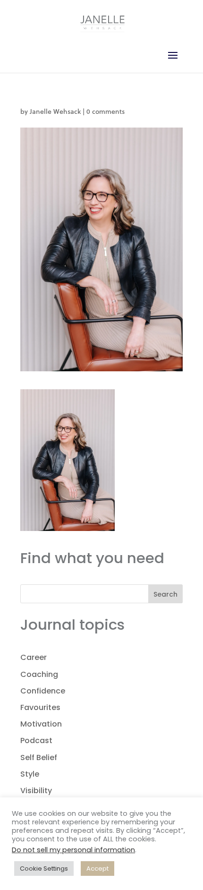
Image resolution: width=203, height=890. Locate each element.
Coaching (39, 674)
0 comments (105, 111)
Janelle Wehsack (55, 111)
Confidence (42, 690)
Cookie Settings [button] (44, 868)
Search (165, 594)
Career (33, 657)
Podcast (36, 740)
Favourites (40, 707)
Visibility (36, 790)
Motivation (41, 724)
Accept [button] (97, 868)
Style (29, 774)
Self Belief (38, 757)
